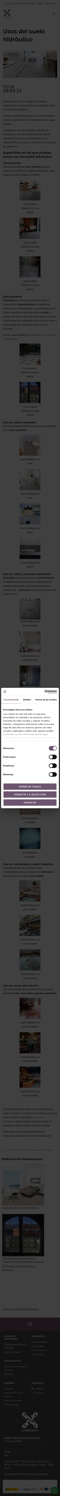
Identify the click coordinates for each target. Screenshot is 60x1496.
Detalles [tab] (27, 699)
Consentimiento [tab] (11, 699)
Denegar (30, 802)
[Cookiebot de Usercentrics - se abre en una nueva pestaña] (44, 692)
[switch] (53, 757)
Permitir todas (30, 786)
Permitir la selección (30, 794)
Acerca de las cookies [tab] (46, 699)
